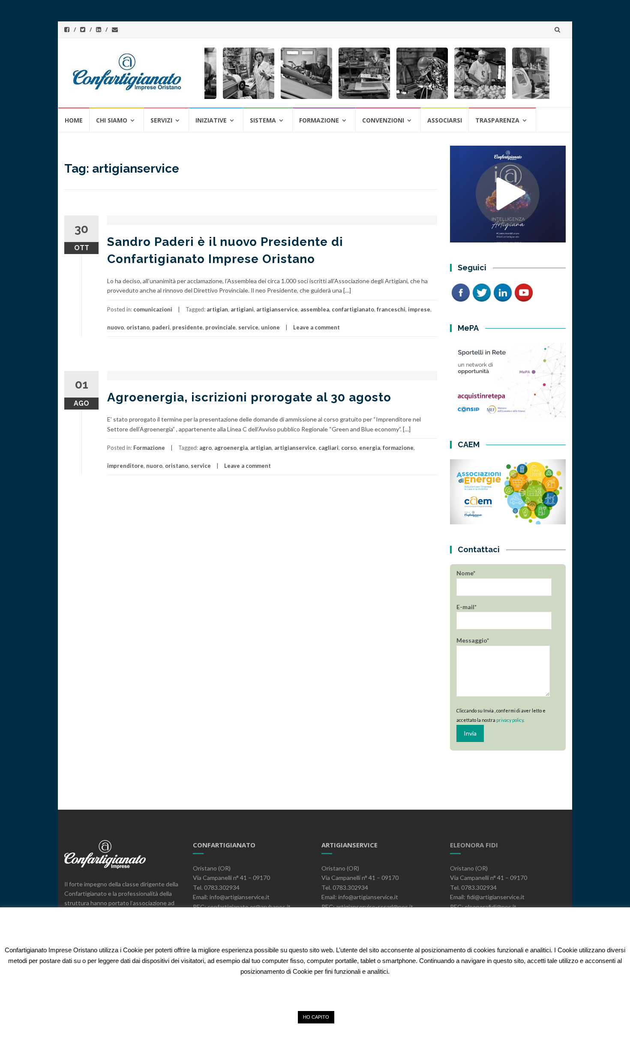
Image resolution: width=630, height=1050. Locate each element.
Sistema (263, 120)
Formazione (149, 447)
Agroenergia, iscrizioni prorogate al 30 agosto (249, 397)
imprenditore (125, 465)
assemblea (314, 309)
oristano (138, 327)
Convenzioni (383, 120)
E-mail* (466, 606)
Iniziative (211, 120)
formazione (398, 447)
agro (205, 447)
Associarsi (444, 120)
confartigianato (353, 309)
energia (369, 447)
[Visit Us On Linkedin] (502, 292)
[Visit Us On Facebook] (460, 292)
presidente (187, 327)
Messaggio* (472, 640)
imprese (419, 309)
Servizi (161, 120)
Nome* (465, 573)
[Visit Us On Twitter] (481, 292)
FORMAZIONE (319, 120)
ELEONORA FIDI (474, 845)
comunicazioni (152, 309)
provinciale (220, 327)
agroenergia (231, 447)
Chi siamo (111, 120)
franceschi (391, 309)
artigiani (242, 309)
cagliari (328, 447)
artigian (217, 309)
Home (74, 120)
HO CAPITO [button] (316, 1017)
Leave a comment (316, 327)
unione (270, 327)
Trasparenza (497, 120)
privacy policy (509, 720)
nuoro (154, 465)
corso (349, 447)
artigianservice (277, 309)
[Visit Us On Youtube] (523, 292)
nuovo (115, 327)
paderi (161, 327)
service (248, 327)
